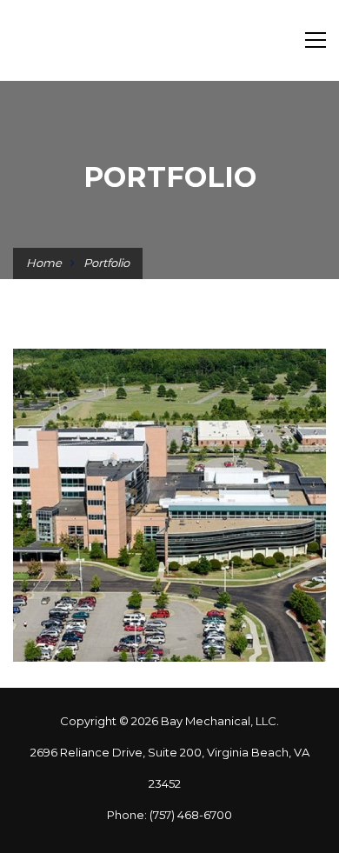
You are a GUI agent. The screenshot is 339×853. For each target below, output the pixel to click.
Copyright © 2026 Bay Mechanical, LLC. (169, 721)
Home (44, 263)
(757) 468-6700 (191, 815)
